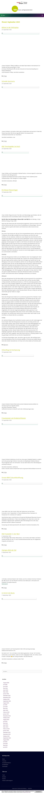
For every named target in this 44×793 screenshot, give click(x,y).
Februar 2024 (6, 728)
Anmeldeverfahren (6, 762)
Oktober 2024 (6, 717)
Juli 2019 (5, 747)
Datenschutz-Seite (26, 792)
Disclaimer (30, 788)
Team (3, 775)
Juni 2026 (5, 686)
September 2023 (7, 738)
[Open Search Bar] (42, 15)
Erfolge (5, 76)
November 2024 (7, 716)
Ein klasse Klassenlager (10, 190)
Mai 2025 (5, 708)
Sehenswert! (5, 584)
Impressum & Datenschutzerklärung (19, 788)
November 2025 (7, 697)
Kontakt (4, 776)
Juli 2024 (5, 721)
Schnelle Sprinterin (8, 81)
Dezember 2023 (6, 732)
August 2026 (6, 682)
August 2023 (6, 739)
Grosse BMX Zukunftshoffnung (12, 478)
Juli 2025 (5, 704)
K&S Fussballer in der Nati (11, 534)
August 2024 (6, 719)
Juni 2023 (5, 743)
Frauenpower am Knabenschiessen (14, 418)
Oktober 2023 (6, 736)
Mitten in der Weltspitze (10, 27)
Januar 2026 (6, 693)
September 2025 (7, 701)
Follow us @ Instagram (7, 780)
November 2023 (7, 734)
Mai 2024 (5, 723)
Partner (4, 778)
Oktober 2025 (6, 699)
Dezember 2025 (6, 695)
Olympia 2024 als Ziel (9, 550)
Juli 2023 (5, 741)
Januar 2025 (6, 714)
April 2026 (5, 690)
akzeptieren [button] (38, 791)
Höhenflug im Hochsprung (11, 350)
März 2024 (5, 727)
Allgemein (5, 344)
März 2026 (5, 692)
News (3, 759)
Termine (4, 761)
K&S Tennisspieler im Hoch (11, 146)
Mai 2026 (5, 688)
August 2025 (6, 703)
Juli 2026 (5, 684)
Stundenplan (5, 764)
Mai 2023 (5, 745)
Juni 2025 (5, 706)
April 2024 (5, 725)
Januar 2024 (6, 730)
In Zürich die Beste (8, 593)
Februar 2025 (6, 712)
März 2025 (5, 710)
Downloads (4, 766)
